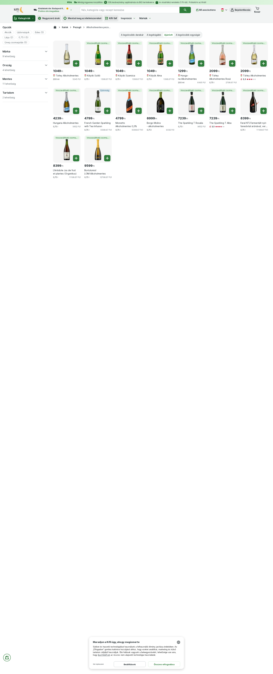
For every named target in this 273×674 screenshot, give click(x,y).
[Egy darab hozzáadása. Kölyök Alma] (170, 63)
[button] (240, 9)
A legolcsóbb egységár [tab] (188, 34)
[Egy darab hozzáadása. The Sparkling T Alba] (232, 111)
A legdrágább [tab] (154, 34)
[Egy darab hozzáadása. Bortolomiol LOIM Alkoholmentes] (107, 158)
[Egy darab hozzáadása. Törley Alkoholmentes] (76, 63)
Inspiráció (126, 18)
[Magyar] (224, 10)
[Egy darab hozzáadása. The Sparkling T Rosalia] (201, 111)
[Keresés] (185, 10)
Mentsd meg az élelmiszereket (84, 18)
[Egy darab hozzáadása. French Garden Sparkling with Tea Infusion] (107, 111)
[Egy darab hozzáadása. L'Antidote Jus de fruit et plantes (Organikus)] (76, 158)
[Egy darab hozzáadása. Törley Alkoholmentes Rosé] (232, 63)
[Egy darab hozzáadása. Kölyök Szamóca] (138, 63)
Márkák (143, 18)
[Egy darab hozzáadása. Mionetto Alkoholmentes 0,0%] (138, 111)
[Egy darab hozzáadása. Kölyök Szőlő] (107, 63)
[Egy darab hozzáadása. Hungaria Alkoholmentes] (201, 63)
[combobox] (129, 10)
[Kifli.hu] (55, 27)
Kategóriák (24, 18)
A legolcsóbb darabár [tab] (132, 34)
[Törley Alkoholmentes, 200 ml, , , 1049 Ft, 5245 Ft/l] (67, 54)
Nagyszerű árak (51, 18)
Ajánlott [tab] (168, 34)
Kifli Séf (113, 18)
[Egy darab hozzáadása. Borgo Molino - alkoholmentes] (170, 111)
